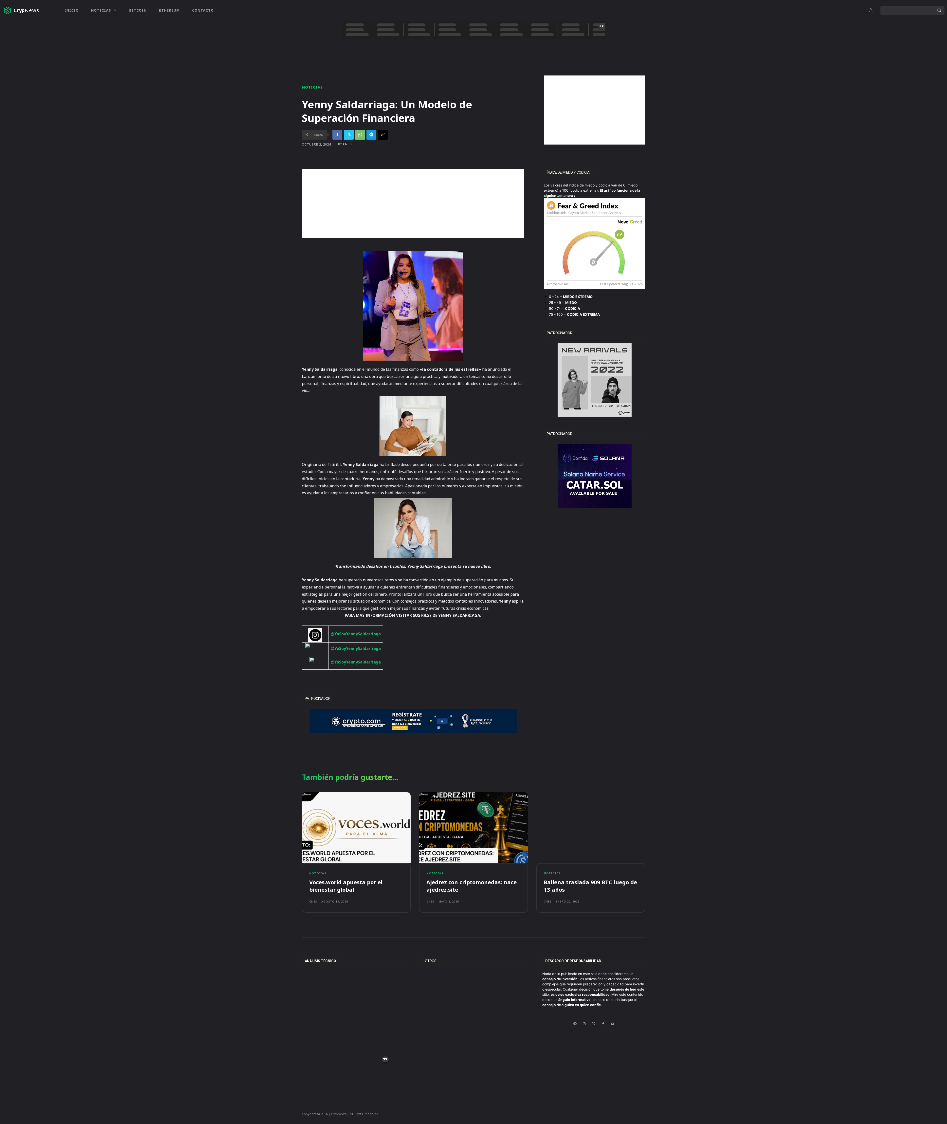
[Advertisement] (594, 110)
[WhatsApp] (360, 135)
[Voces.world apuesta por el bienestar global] (356, 827)
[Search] (939, 10)
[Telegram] (371, 135)
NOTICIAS (312, 87)
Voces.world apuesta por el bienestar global (345, 885)
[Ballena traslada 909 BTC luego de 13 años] (590, 827)
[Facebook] (337, 135)
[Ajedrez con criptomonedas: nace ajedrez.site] (473, 827)
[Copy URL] (383, 135)
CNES (347, 144)
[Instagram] (584, 1024)
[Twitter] (349, 135)
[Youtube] (612, 1024)
